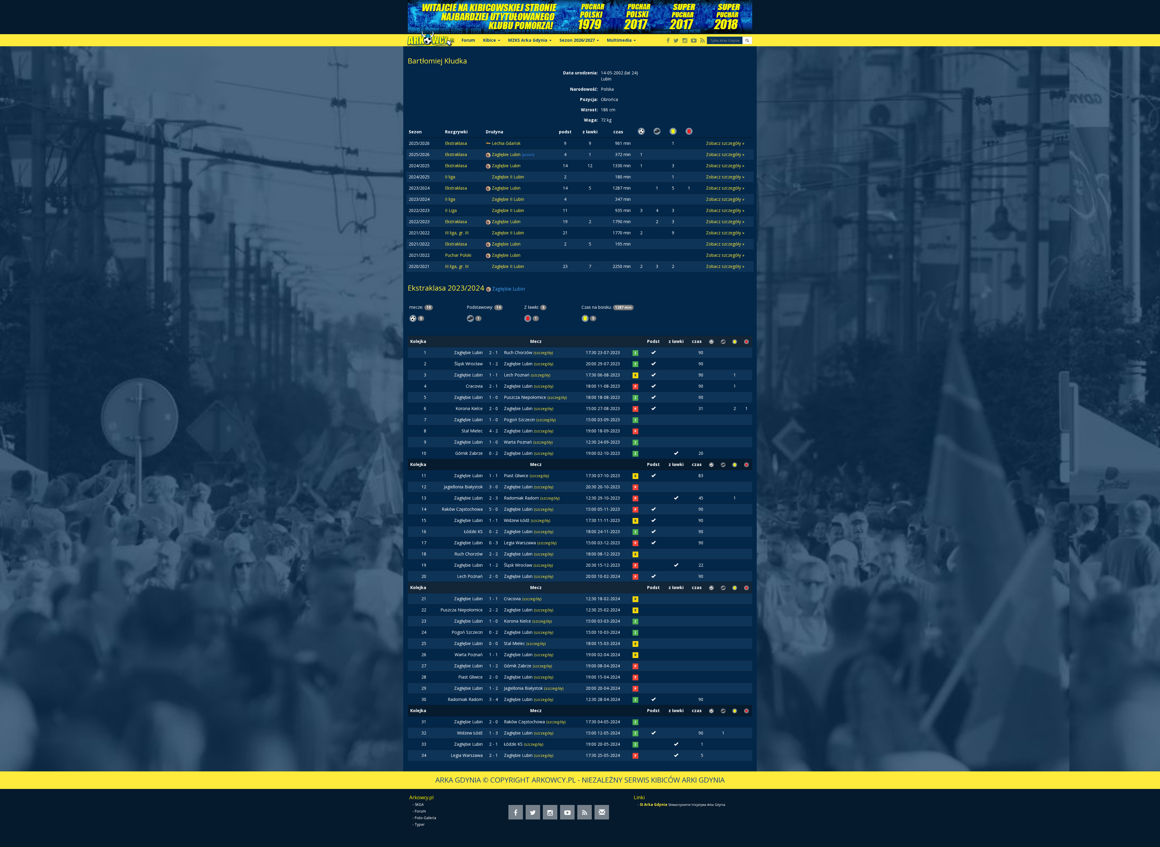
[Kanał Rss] (702, 41)
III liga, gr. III (457, 233)
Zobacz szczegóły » (725, 143)
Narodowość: (584, 89)
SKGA (419, 804)
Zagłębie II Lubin (508, 177)
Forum (468, 40)
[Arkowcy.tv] (693, 41)
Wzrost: (589, 109)
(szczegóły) (543, 352)
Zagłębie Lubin (507, 154)
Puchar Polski (458, 255)
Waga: (591, 120)
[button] (747, 40)
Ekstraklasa (456, 143)
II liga (450, 177)
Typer (420, 824)
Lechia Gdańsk (506, 143)
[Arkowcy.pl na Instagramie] (685, 41)
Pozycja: (589, 99)
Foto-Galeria (425, 817)
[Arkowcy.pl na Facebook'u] (668, 41)
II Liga (451, 210)
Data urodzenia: (580, 73)
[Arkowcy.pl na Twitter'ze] (676, 41)
